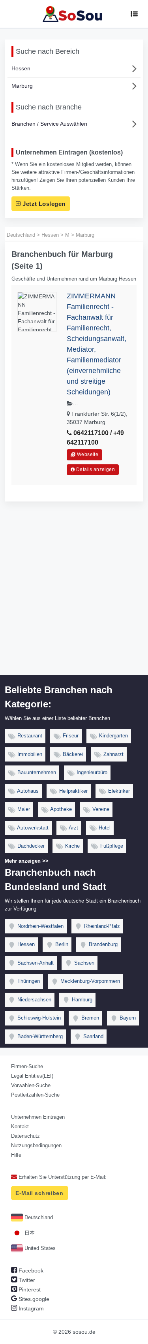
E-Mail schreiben (39, 1193)
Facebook (30, 1270)
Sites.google (33, 1299)
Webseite (87, 454)
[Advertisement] (74, 597)
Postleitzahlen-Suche (35, 1095)
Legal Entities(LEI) (32, 1076)
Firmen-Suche (27, 1066)
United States (39, 1248)
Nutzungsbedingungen (36, 1145)
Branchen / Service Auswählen (49, 124)
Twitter (26, 1280)
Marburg (22, 86)
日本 (29, 1233)
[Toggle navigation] (134, 14)
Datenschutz (25, 1136)
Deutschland (38, 1217)
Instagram (30, 1308)
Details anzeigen (95, 469)
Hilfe (16, 1155)
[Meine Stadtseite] (74, 14)
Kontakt (20, 1126)
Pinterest (29, 1289)
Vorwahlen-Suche (31, 1085)
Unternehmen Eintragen (38, 1117)
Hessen (20, 68)
